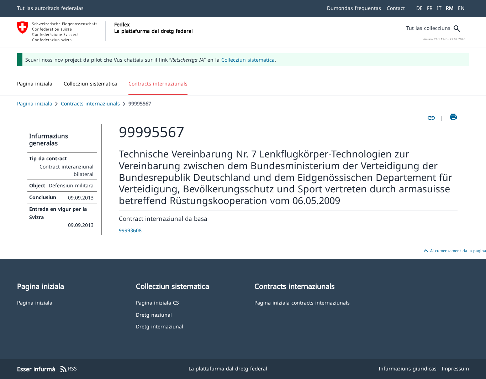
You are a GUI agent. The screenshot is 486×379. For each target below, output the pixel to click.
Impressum (455, 368)
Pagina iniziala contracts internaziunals (302, 302)
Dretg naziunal (154, 314)
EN (461, 8)
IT (439, 8)
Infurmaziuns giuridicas (408, 368)
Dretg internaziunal (159, 326)
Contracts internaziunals (90, 103)
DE (419, 8)
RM (450, 8)
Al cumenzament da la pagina (454, 250)
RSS (68, 369)
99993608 (130, 230)
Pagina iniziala (34, 103)
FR (430, 8)
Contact (396, 8)
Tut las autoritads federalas (50, 8)
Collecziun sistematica (248, 59)
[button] (90, 83)
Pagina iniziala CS (157, 302)
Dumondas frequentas (354, 8)
